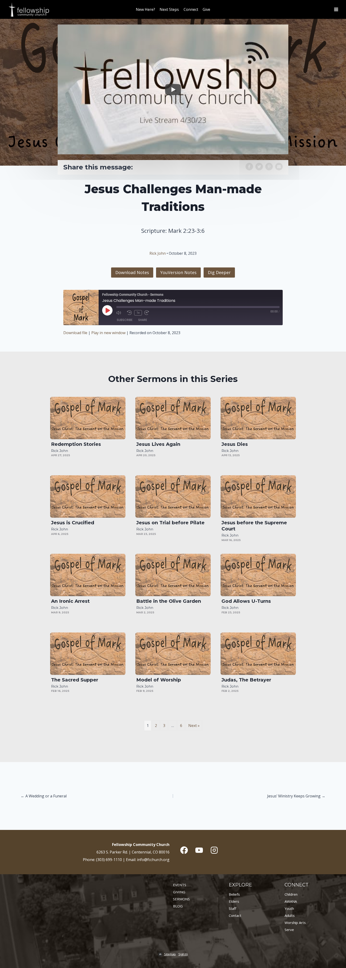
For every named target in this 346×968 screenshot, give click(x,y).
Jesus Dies (234, 444)
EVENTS (179, 884)
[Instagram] (214, 850)
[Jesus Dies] (258, 418)
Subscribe (125, 320)
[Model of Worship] (173, 653)
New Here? (145, 9)
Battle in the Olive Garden (168, 601)
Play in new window (108, 332)
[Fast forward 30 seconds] (148, 312)
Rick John (157, 253)
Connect (191, 9)
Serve (289, 929)
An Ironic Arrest (70, 601)
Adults (290, 915)
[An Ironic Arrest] (87, 575)
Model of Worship (158, 680)
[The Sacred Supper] (87, 653)
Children (291, 894)
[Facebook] (184, 850)
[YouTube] (199, 850)
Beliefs (234, 894)
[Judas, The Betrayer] (258, 653)
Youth (289, 908)
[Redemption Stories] (87, 418)
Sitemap (170, 954)
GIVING (179, 892)
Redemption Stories (76, 444)
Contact (235, 915)
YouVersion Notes (178, 272)
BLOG (178, 906)
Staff (232, 908)
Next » (194, 725)
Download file (75, 332)
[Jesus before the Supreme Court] (258, 496)
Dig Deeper (219, 272)
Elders (234, 901)
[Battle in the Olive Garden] (173, 575)
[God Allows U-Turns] (258, 575)
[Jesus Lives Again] (173, 418)
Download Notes (132, 272)
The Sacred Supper (74, 680)
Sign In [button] (183, 954)
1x (138, 312)
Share (142, 320)
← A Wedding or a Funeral (44, 796)
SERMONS (181, 899)
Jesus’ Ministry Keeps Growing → (296, 796)
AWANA (291, 901)
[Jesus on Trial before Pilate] (173, 496)
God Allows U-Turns (246, 601)
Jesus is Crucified (72, 522)
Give (206, 9)
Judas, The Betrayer (246, 680)
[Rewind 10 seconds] (129, 312)
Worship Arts (295, 922)
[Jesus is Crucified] (87, 496)
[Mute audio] (120, 313)
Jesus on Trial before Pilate (170, 522)
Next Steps (169, 9)
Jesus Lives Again (158, 444)
